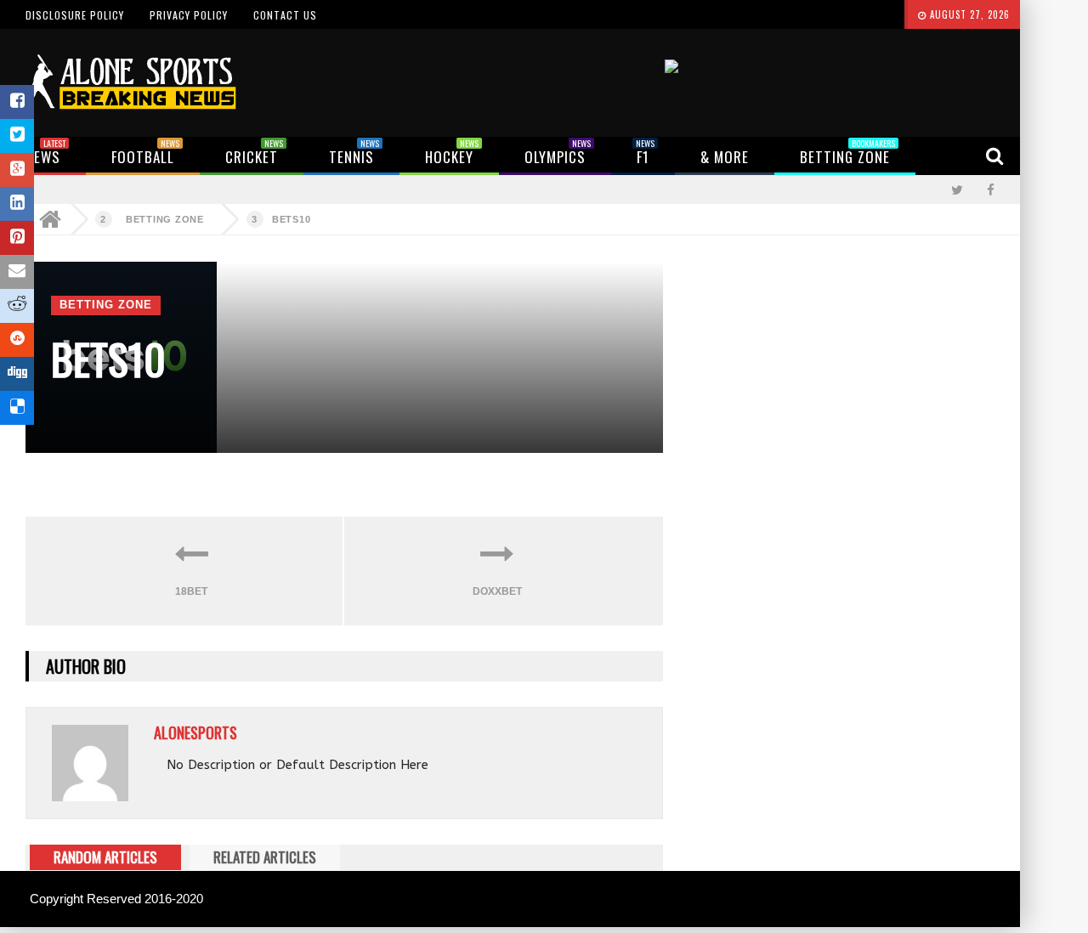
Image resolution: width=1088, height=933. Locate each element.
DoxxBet (497, 591)
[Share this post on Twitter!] (17, 136)
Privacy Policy (189, 15)
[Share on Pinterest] (17, 238)
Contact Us (285, 15)
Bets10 (291, 219)
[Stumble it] (17, 340)
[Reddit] (17, 306)
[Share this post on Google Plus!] (17, 170)
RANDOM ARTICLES (105, 857)
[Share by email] (17, 272)
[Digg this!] (17, 374)
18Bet (191, 591)
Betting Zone (165, 219)
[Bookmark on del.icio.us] (17, 408)
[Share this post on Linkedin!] (17, 204)
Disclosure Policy (75, 15)
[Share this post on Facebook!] (17, 102)
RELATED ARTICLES (264, 857)
